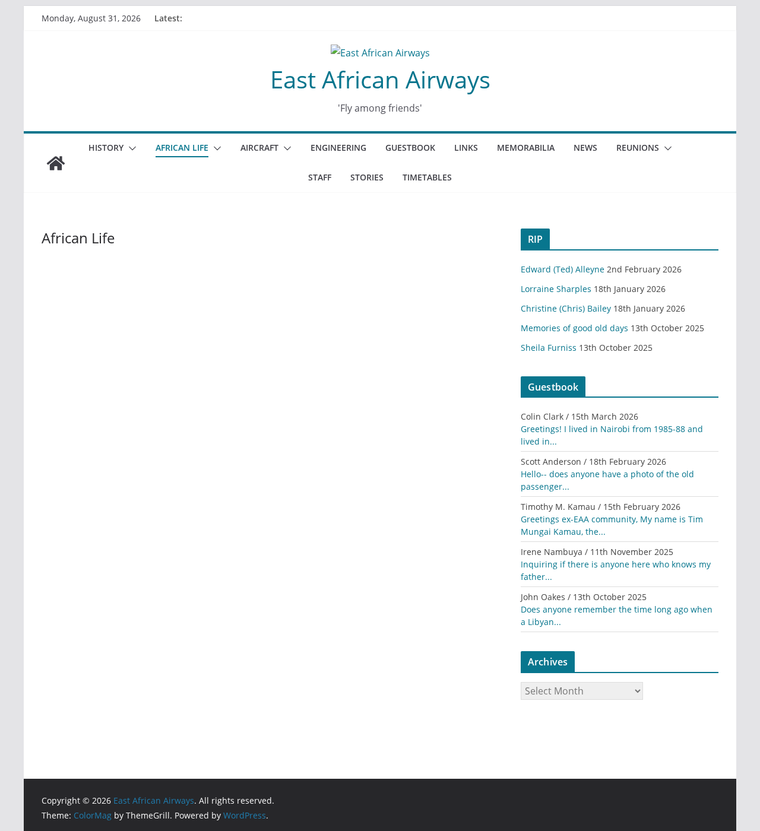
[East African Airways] (56, 163)
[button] (130, 148)
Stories (367, 177)
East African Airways (380, 79)
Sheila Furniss (549, 347)
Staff (319, 177)
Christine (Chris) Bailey (566, 308)
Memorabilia (526, 147)
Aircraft (259, 147)
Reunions (637, 147)
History (106, 147)
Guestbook (410, 147)
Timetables (427, 177)
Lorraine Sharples (556, 288)
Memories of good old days (574, 328)
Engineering (338, 147)
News (585, 147)
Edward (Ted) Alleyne (562, 269)
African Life (182, 147)
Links (466, 147)
